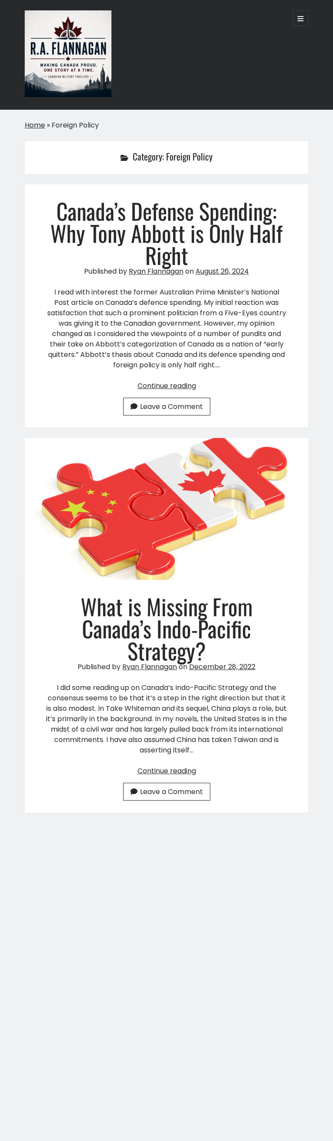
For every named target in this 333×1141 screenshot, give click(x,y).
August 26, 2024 (222, 271)
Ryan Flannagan (156, 271)
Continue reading (166, 386)
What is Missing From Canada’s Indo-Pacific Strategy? (166, 509)
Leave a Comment (171, 407)
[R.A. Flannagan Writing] (68, 93)
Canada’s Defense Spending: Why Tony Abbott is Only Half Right (166, 232)
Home (35, 125)
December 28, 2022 (222, 667)
